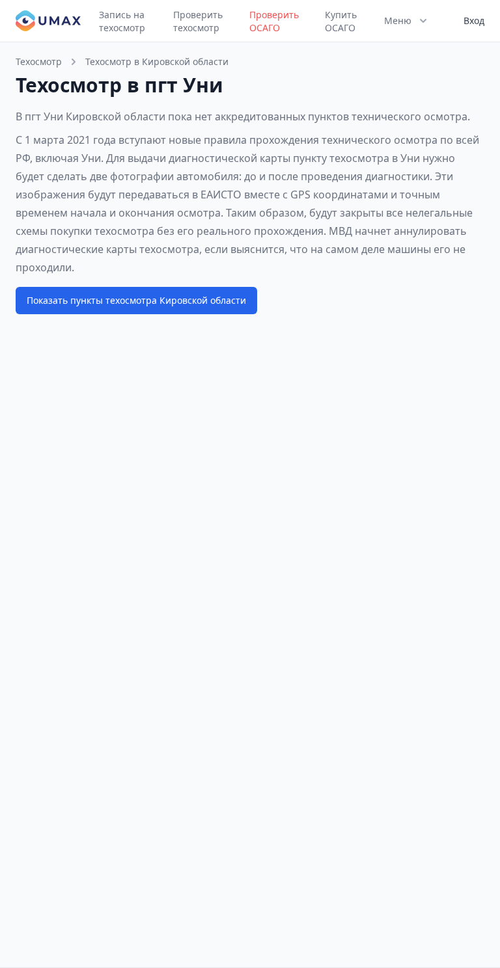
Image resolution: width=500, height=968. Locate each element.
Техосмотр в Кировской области (157, 61)
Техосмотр (39, 61)
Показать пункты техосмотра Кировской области (136, 300)
